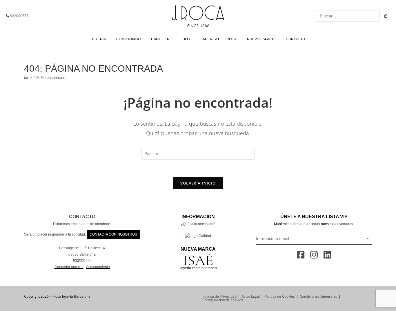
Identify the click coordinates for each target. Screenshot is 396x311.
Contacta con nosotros (113, 234)
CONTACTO (82, 216)
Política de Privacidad (219, 296)
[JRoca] (26, 77)
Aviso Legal (250, 296)
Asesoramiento (98, 267)
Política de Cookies (280, 296)
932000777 (18, 16)
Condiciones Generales (318, 296)
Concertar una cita (69, 267)
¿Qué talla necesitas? (198, 224)
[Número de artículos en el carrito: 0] (386, 16)
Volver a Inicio (198, 183)
